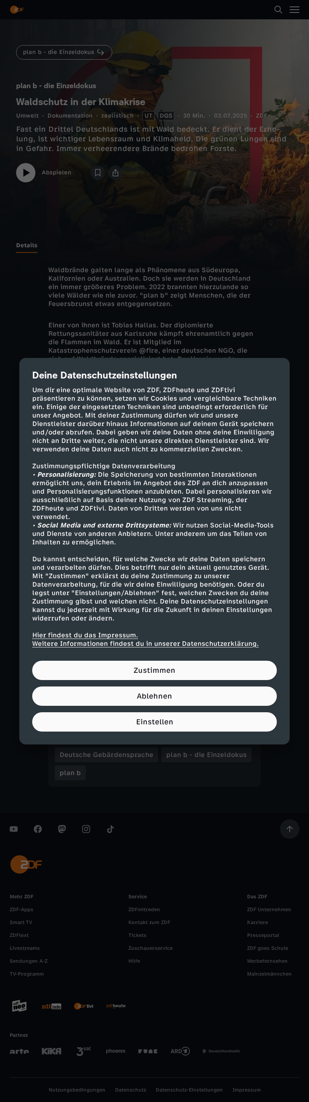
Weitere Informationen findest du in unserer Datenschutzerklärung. (145, 643)
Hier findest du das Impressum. (85, 635)
